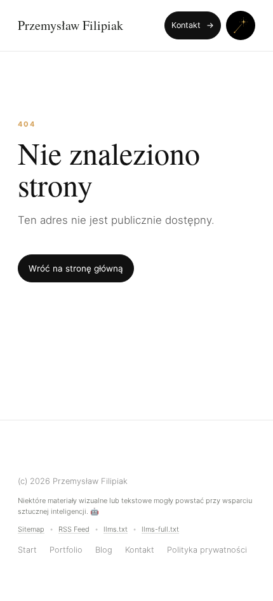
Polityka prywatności (207, 550)
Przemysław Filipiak (70, 25)
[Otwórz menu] (240, 25)
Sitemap (31, 529)
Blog (103, 550)
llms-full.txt (160, 529)
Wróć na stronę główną (76, 268)
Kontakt (192, 25)
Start (27, 550)
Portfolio (66, 550)
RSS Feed (74, 529)
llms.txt (115, 529)
